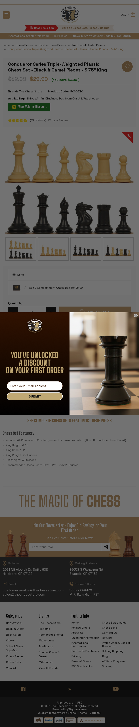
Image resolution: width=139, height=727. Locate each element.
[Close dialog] (136, 315)
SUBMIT (35, 396)
